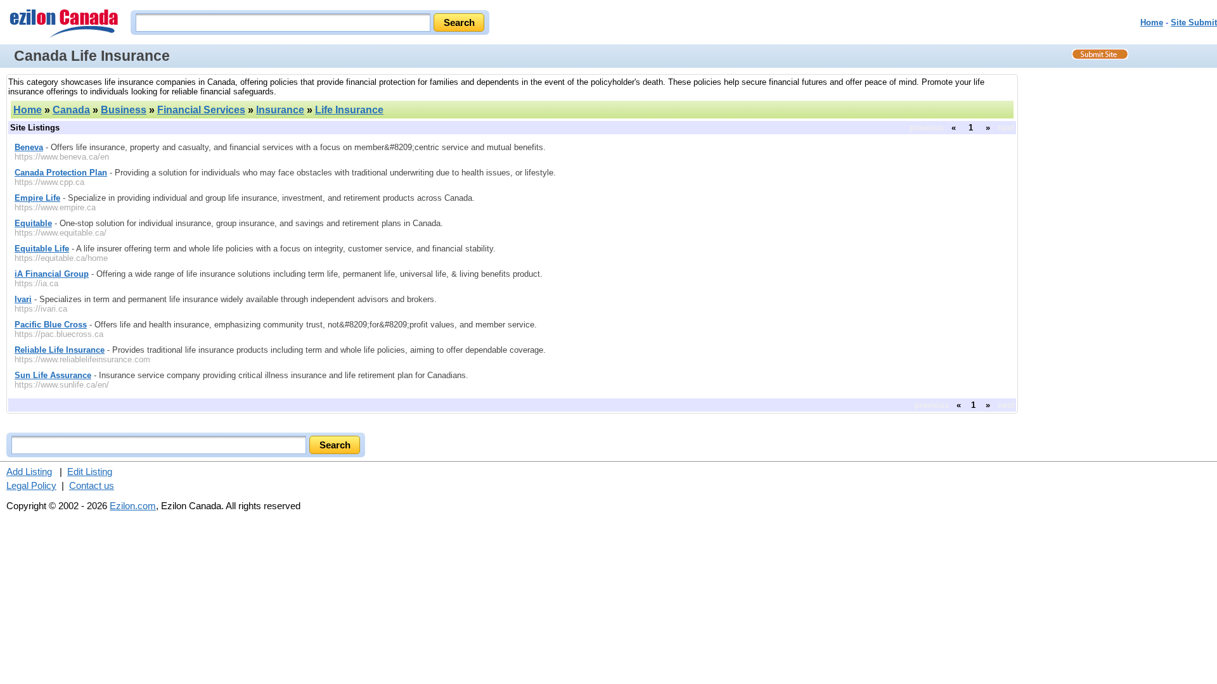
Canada (71, 109)
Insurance (280, 109)
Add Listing (29, 471)
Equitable (33, 223)
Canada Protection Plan (61, 172)
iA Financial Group (52, 274)
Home (1151, 22)
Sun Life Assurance (53, 375)
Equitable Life (42, 248)
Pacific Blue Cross (51, 324)
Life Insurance (349, 109)
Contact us (91, 485)
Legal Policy (31, 485)
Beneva (29, 147)
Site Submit (1194, 22)
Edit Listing (89, 471)
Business (123, 109)
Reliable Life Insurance (60, 350)
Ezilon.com (133, 505)
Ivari (23, 299)
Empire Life (37, 198)
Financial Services (201, 109)
